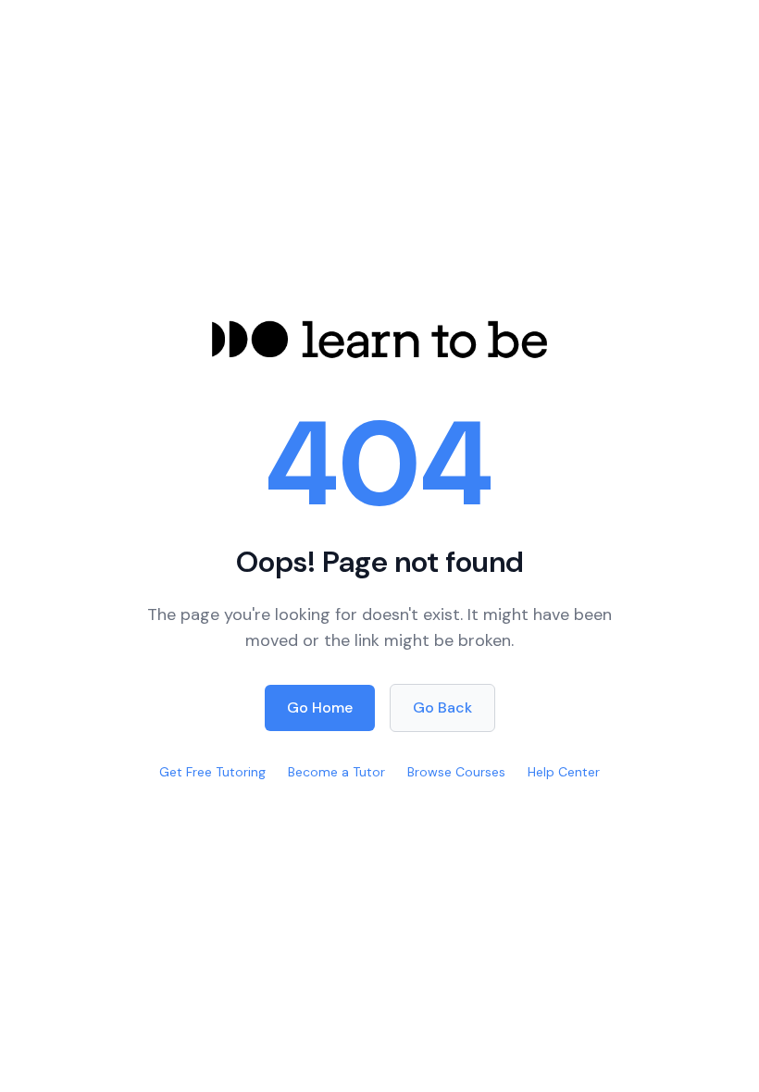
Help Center (564, 771)
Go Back (442, 707)
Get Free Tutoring (212, 771)
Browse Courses (456, 771)
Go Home (320, 707)
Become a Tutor (336, 771)
